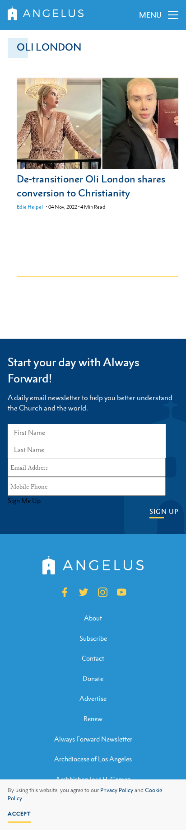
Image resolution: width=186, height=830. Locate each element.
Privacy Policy (116, 790)
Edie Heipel (30, 207)
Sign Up (163, 511)
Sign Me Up (24, 500)
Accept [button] (19, 814)
